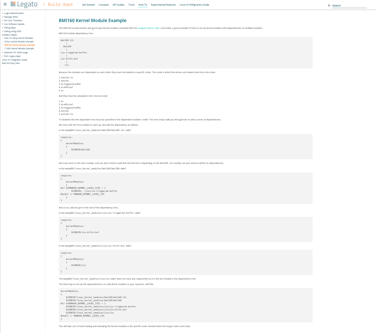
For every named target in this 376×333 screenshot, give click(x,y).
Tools (131, 4)
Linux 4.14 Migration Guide (194, 4)
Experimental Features (163, 4)
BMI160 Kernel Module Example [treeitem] (19, 44)
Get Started (88, 4)
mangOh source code (148, 27)
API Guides (118, 4)
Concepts (104, 4)
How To (143, 4)
